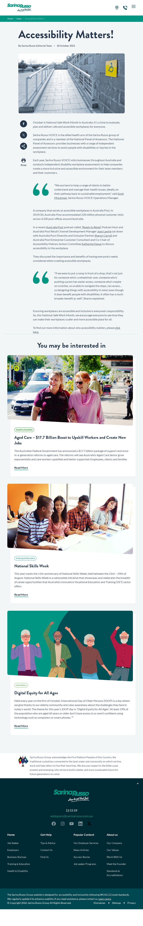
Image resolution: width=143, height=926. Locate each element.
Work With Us (114, 856)
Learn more (105, 898)
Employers (13, 849)
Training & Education (18, 863)
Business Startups (16, 856)
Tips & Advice (47, 842)
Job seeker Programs (85, 863)
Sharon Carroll (103, 235)
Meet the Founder (116, 863)
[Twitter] (89, 824)
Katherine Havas (92, 244)
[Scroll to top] (138, 783)
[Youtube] (71, 824)
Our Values (113, 849)
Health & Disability (17, 870)
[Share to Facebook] (23, 123)
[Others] (23, 146)
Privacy (131, 902)
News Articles (81, 849)
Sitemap (116, 902)
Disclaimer (100, 902)
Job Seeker (13, 842)
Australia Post (54, 227)
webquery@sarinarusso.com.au (71, 816)
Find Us (44, 856)
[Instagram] (63, 824)
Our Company (114, 842)
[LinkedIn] (80, 824)
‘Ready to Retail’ (91, 227)
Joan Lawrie (104, 231)
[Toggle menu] (133, 8)
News (18, 18)
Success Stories (82, 856)
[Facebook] (54, 824)
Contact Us (46, 849)
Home (10, 18)
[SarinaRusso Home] (19, 7)
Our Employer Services (86, 842)
